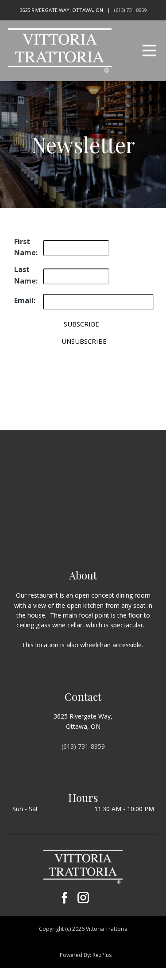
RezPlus (102, 955)
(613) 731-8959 (130, 10)
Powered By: (76, 955)
